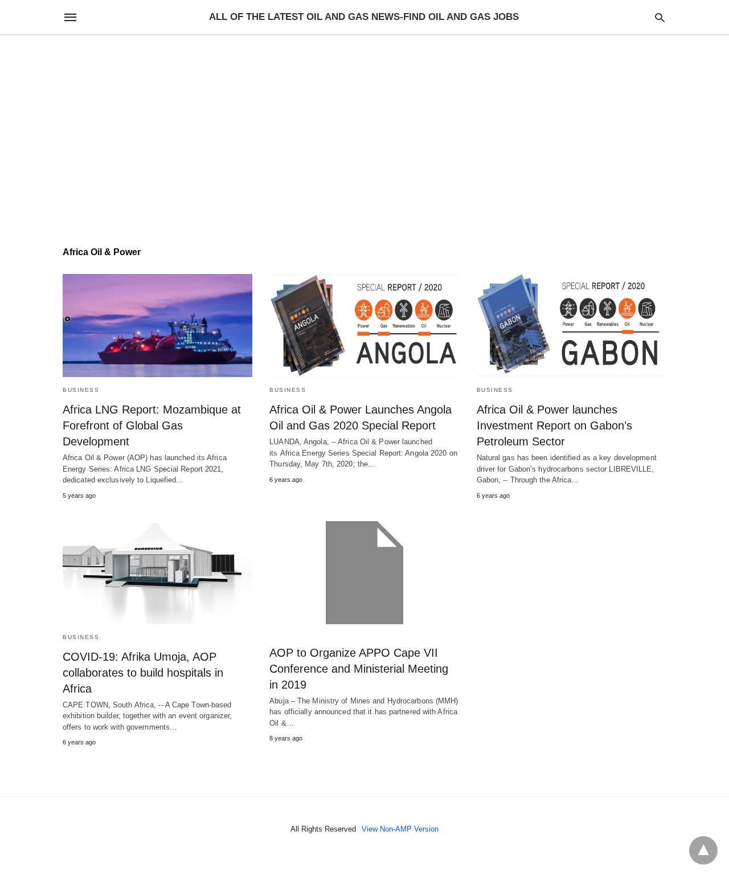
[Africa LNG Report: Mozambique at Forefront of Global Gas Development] (157, 325)
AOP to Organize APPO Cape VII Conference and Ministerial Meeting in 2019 (358, 668)
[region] (364, 132)
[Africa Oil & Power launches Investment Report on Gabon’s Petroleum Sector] (571, 325)
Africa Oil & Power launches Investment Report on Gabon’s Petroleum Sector (554, 425)
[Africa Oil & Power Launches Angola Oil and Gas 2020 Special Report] (364, 325)
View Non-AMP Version (400, 829)
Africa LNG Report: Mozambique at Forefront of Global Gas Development (152, 425)
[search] (659, 17)
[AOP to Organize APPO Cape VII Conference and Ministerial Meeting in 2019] (364, 572)
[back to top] (703, 850)
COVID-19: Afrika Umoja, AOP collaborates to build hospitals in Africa (143, 672)
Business (81, 390)
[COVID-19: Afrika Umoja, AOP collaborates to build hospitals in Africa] (157, 572)
